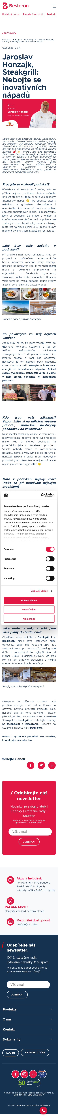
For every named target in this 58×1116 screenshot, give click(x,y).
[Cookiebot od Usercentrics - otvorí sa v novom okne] (41, 495)
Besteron (6, 40)
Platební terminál (33, 14)
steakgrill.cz (25, 720)
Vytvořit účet (35, 1052)
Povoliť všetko (29, 600)
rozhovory (28, 40)
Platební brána (10, 14)
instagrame (31, 724)
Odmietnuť (29, 618)
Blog (17, 40)
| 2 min (17, 48)
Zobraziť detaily (40, 591)
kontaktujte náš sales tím (17, 740)
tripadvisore (35, 728)
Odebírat (29, 841)
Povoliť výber (29, 609)
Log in (10, 1053)
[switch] (50, 558)
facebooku (13, 724)
